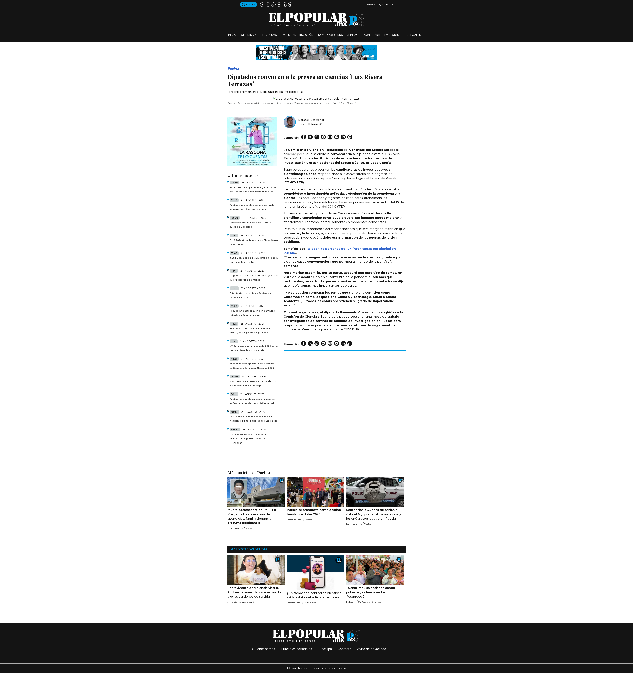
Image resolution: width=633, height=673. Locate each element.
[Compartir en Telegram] (323, 137)
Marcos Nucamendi (311, 119)
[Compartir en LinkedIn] (343, 137)
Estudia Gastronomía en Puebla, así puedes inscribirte (250, 295)
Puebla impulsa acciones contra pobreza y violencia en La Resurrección (370, 592)
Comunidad (248, 34)
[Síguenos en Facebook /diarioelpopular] (262, 4)
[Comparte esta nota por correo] (330, 137)
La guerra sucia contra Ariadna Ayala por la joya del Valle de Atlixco (254, 277)
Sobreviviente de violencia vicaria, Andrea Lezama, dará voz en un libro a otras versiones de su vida (255, 592)
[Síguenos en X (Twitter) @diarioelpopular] (268, 4)
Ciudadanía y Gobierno (369, 602)
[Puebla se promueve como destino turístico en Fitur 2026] (315, 492)
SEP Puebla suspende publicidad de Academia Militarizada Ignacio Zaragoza (254, 418)
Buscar (250, 4)
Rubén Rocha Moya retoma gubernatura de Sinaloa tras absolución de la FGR (253, 189)
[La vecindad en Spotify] (252, 141)
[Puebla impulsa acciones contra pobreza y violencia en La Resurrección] (375, 570)
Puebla (233, 68)
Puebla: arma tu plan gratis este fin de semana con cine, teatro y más (252, 207)
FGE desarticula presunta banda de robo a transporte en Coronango (253, 383)
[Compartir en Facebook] (303, 137)
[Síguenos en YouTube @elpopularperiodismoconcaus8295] (279, 4)
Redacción (351, 602)
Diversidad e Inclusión (296, 34)
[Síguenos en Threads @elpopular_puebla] (290, 4)
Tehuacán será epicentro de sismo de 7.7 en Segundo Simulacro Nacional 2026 (254, 365)
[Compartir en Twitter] (310, 137)
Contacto (344, 649)
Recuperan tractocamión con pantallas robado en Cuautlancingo (252, 312)
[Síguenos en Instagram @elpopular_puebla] (273, 4)
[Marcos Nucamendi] (290, 121)
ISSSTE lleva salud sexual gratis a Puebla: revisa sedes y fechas (254, 259)
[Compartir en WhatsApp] (316, 137)
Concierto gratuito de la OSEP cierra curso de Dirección (251, 224)
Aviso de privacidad (371, 649)
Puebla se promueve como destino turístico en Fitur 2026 (314, 512)
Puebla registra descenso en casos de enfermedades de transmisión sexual (252, 401)
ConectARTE (372, 34)
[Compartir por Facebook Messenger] (336, 137)
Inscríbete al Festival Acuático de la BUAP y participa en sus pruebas (250, 330)
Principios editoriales (296, 649)
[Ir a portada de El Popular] (316, 19)
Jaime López (233, 602)
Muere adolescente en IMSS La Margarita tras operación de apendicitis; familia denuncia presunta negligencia (251, 516)
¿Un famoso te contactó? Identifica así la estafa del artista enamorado (314, 595)
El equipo (325, 649)
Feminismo (269, 34)
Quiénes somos (263, 649)
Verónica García (294, 602)
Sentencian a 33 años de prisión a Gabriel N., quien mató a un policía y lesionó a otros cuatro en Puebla (373, 514)
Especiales (413, 34)
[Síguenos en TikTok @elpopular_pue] (285, 4)
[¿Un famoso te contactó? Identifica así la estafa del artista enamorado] (315, 572)
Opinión (352, 34)
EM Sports (391, 34)
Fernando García (235, 528)
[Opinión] (316, 52)
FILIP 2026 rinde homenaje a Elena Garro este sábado (254, 242)
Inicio (232, 34)
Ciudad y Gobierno (329, 34)
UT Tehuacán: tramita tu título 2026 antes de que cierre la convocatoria (254, 348)
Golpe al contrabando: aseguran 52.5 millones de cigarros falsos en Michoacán (251, 438)
